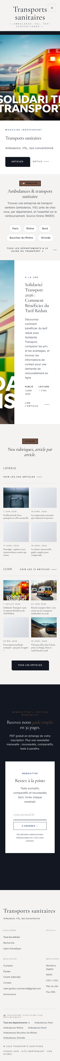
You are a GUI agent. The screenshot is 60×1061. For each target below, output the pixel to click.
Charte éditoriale (11, 977)
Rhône (30, 228)
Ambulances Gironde (14, 1037)
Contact (7, 982)
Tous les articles (30, 665)
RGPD (49, 974)
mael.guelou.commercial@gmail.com (22, 988)
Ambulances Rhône (13, 1027)
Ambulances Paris (43, 1022)
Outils (37, 161)
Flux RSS (50, 992)
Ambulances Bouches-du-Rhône (20, 1032)
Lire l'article (31, 404)
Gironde (45, 237)
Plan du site (52, 986)
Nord (45, 228)
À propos (8, 965)
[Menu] (52, 8)
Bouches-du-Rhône (21, 237)
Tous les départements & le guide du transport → (27, 249)
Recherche (8, 942)
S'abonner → (30, 826)
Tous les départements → (16, 1022)
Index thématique (12, 948)
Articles (17, 161)
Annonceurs (9, 994)
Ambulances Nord (37, 1027)
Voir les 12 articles (35, 569)
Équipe (6, 971)
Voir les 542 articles (19, 477)
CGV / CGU (52, 980)
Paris (15, 228)
